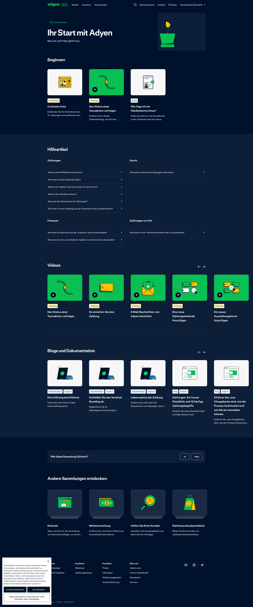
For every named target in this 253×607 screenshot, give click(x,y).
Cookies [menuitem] (59, 602)
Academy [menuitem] (86, 4)
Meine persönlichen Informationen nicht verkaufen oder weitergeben (27, 598)
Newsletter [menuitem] (135, 577)
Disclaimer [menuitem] (69, 602)
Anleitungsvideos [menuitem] (83, 572)
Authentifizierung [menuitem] (111, 582)
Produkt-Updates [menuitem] (56, 572)
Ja (184, 456)
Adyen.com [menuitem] (135, 568)
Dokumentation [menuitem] (147, 4)
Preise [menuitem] (106, 568)
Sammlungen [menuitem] (100, 4)
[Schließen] (48, 561)
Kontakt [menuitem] (161, 4)
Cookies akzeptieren (15, 590)
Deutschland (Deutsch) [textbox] (191, 4)
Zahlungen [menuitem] (108, 572)
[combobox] (193, 5)
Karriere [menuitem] (134, 582)
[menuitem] (135, 4)
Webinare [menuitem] (79, 568)
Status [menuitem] (173, 4)
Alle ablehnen (38, 590)
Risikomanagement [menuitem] (112, 577)
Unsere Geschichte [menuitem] (139, 572)
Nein (197, 456)
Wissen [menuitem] (75, 4)
